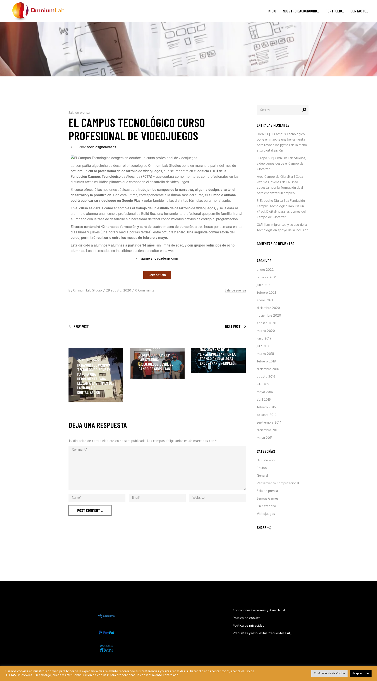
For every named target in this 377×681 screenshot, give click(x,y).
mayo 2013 (264, 438)
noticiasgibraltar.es (101, 147)
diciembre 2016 (268, 369)
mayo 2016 (265, 392)
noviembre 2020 (269, 316)
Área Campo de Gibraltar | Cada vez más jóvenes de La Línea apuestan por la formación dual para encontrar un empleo (218, 352)
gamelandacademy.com (159, 258)
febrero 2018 (266, 361)
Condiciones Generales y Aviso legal (259, 610)
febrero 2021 (266, 293)
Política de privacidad (248, 626)
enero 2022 (265, 270)
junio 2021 (264, 285)
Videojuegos (266, 514)
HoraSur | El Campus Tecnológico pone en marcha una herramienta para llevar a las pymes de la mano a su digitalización (95, 378)
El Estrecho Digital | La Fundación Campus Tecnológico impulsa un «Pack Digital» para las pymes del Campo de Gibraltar (281, 209)
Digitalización (266, 460)
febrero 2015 (266, 407)
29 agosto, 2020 (118, 290)
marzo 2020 (266, 331)
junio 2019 (264, 338)
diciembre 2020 (268, 308)
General (262, 476)
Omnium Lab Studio (87, 290)
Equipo (262, 468)
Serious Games (267, 499)
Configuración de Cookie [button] (329, 673)
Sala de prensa (79, 113)
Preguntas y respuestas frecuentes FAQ (262, 633)
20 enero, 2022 (88, 360)
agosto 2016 (266, 377)
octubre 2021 (266, 277)
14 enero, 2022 (150, 350)
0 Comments (144, 290)
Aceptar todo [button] (360, 673)
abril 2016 (264, 400)
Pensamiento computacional (278, 483)
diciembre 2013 (268, 430)
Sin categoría (266, 506)
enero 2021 (265, 300)
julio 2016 (263, 384)
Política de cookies (246, 618)
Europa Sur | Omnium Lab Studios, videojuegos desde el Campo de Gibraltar (156, 361)
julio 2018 (263, 346)
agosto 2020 (266, 323)
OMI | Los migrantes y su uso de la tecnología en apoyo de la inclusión (282, 227)
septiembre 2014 (269, 423)
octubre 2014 (267, 415)
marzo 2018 (265, 354)
